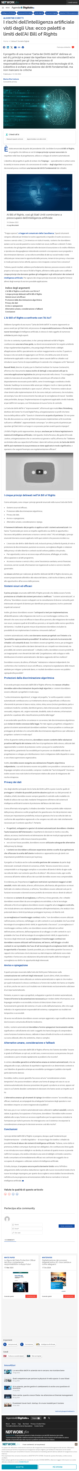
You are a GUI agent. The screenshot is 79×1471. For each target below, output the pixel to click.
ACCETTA (19, 1467)
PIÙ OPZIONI (57, 1467)
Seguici (34, 1418)
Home (5, 41)
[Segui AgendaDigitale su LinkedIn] (44, 1418)
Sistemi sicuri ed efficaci (15, 297)
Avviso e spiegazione (14, 306)
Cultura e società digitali (19, 41)
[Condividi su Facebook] (4, 47)
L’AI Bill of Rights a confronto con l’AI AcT (22, 291)
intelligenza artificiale (13, 278)
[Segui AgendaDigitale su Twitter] (49, 1418)
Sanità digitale (22, 13)
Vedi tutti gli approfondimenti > (65, 1411)
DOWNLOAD (31, 1296)
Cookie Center (39, 1426)
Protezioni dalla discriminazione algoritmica (23, 300)
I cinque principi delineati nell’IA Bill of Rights (23, 294)
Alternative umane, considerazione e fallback (24, 309)
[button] (5, 8)
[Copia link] (19, 47)
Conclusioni (10, 312)
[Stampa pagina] (22, 47)
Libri (70, 13)
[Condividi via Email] (15, 47)
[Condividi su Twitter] (11, 47)
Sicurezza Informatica (8, 13)
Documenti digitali (35, 13)
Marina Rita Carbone (11, 79)
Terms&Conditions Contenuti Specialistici (19, 1426)
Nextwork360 (10, 1435)
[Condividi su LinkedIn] (7, 47)
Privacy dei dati (11, 303)
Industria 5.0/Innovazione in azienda (55, 13)
